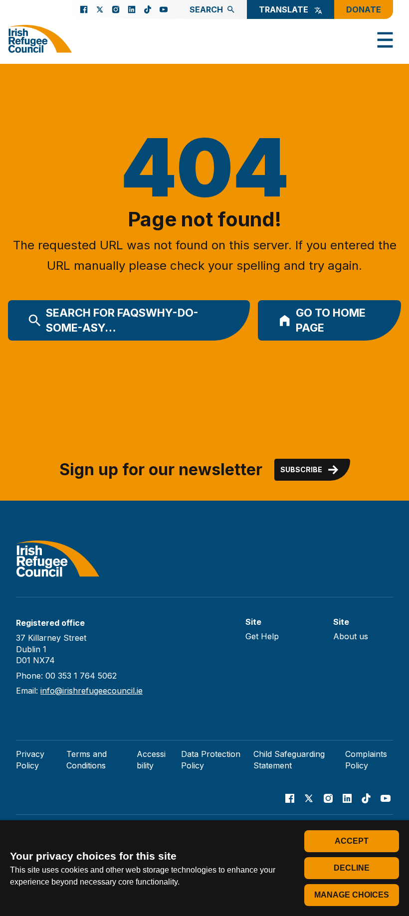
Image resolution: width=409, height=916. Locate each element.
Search (206, 9)
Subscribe (301, 469)
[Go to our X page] (100, 9)
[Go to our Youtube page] (164, 9)
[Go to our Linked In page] (132, 9)
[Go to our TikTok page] (148, 9)
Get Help (262, 636)
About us (350, 636)
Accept (352, 841)
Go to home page (331, 320)
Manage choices (351, 895)
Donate (363, 9)
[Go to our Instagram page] (116, 9)
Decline (352, 868)
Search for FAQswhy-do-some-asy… (122, 320)
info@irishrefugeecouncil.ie (91, 691)
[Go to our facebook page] (84, 9)
